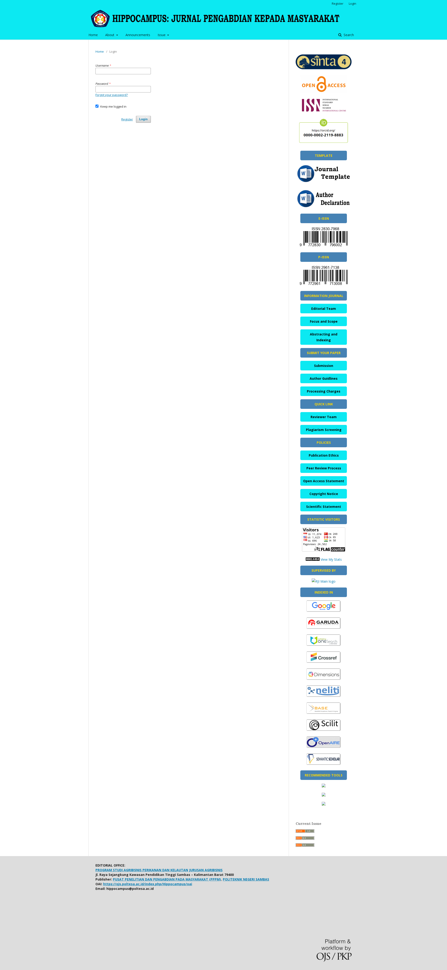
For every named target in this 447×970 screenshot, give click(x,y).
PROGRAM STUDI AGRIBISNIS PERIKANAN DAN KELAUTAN (141, 870)
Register (337, 3)
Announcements (137, 35)
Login (352, 3)
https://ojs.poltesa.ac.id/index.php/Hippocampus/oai (147, 884)
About (110, 35)
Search (348, 35)
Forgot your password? (111, 95)
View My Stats (331, 559)
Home (93, 35)
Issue (162, 35)
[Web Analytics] (313, 559)
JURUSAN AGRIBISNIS (206, 870)
